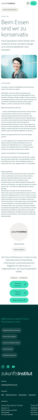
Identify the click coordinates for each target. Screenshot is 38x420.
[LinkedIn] (8, 366)
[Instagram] (3, 366)
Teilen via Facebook (18, 284)
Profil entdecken (19, 249)
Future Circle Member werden (11, 343)
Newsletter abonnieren (9, 355)
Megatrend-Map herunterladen (11, 330)
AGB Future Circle (11, 395)
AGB (2, 395)
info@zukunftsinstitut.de (9, 385)
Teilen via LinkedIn (18, 293)
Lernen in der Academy (9, 336)
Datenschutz (23, 395)
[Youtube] (13, 366)
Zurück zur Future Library (10, 9)
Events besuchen (8, 349)
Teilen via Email (18, 300)
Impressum (32, 395)
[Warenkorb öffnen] (28, 3)
